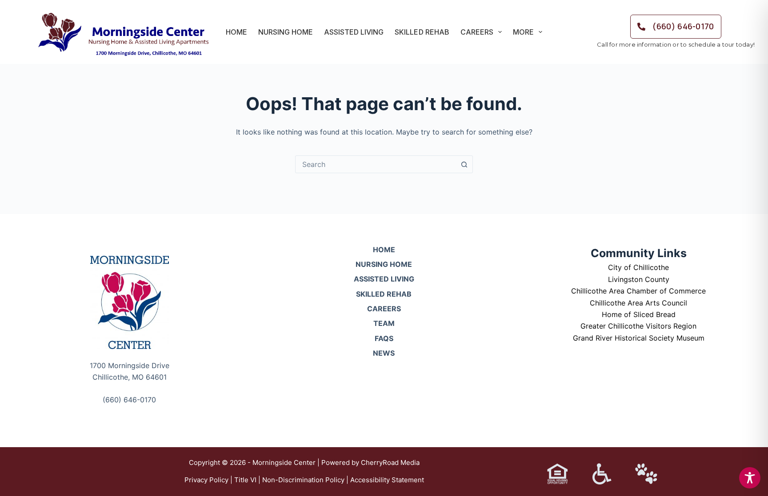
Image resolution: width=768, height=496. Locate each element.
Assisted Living (354, 32)
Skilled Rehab (422, 32)
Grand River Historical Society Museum (638, 337)
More (523, 32)
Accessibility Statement (387, 480)
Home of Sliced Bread (639, 314)
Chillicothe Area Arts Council (638, 302)
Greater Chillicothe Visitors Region (638, 325)
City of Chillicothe (638, 267)
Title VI (245, 480)
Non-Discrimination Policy (303, 480)
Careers (476, 32)
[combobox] (376, 164)
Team (384, 323)
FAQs (384, 338)
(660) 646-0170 (129, 399)
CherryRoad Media (390, 462)
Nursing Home (285, 32)
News (384, 353)
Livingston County (638, 279)
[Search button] (464, 164)
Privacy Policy (206, 480)
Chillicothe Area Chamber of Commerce (638, 290)
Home (236, 32)
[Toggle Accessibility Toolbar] (749, 477)
